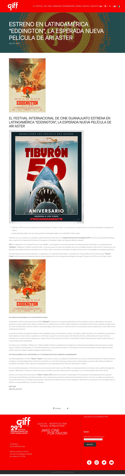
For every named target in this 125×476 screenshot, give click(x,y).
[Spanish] (119, 7)
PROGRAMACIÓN (68, 6)
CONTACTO (94, 6)
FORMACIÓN (56, 6)
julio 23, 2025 (14, 43)
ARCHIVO (86, 6)
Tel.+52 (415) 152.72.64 (17, 446)
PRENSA (79, 6)
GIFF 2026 (48, 6)
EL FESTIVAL (38, 6)
